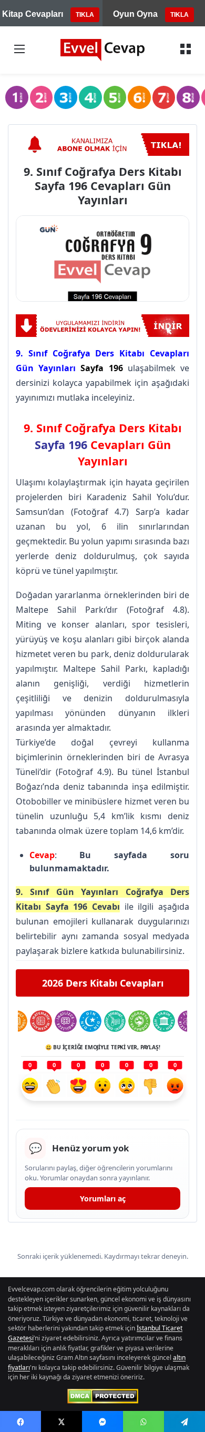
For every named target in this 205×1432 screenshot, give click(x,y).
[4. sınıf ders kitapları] (90, 97)
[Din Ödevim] (90, 1021)
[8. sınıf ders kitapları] (188, 97)
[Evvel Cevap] (102, 50)
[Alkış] (54, 1087)
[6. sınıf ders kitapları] (139, 97)
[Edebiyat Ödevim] (115, 1021)
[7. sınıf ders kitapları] (164, 97)
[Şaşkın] (102, 1087)
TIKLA (85, 14)
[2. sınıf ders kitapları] (41, 97)
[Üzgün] (127, 1087)
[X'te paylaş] (61, 1421)
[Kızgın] (175, 1087)
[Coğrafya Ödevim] (139, 1021)
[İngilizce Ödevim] (66, 1021)
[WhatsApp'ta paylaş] (143, 1421)
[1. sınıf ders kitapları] (16, 97)
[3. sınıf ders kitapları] (65, 97)
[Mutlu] (30, 1087)
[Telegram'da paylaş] (184, 1421)
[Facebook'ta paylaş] (20, 1421)
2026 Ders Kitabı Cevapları (102, 983)
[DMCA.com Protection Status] (102, 1396)
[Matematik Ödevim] (41, 1021)
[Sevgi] (78, 1087)
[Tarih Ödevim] (164, 1021)
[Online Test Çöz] (102, 325)
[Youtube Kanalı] (102, 144)
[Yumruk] (151, 1087)
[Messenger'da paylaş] (102, 1421)
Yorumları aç (103, 1199)
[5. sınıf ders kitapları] (115, 97)
